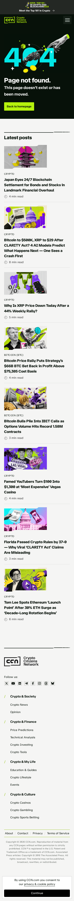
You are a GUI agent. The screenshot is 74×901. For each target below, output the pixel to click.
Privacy (38, 833)
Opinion (15, 712)
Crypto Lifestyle (20, 777)
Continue (37, 893)
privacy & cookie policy (39, 884)
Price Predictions (21, 730)
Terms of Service (58, 833)
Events (14, 784)
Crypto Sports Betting (24, 817)
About (9, 833)
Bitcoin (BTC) (13, 355)
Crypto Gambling (21, 810)
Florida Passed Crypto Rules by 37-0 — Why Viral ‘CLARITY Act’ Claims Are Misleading (35, 547)
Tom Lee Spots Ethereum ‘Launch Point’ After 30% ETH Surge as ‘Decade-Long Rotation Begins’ (32, 607)
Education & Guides (23, 770)
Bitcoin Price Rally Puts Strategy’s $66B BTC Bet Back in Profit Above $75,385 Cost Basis (34, 366)
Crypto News (19, 704)
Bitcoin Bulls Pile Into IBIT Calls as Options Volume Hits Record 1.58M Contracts (34, 426)
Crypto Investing (21, 744)
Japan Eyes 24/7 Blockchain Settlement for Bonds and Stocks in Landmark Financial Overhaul (34, 184)
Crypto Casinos (20, 802)
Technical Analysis (22, 737)
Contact (22, 833)
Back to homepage (19, 106)
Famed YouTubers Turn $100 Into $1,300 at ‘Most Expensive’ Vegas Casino (32, 486)
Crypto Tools (18, 752)
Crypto (9, 173)
